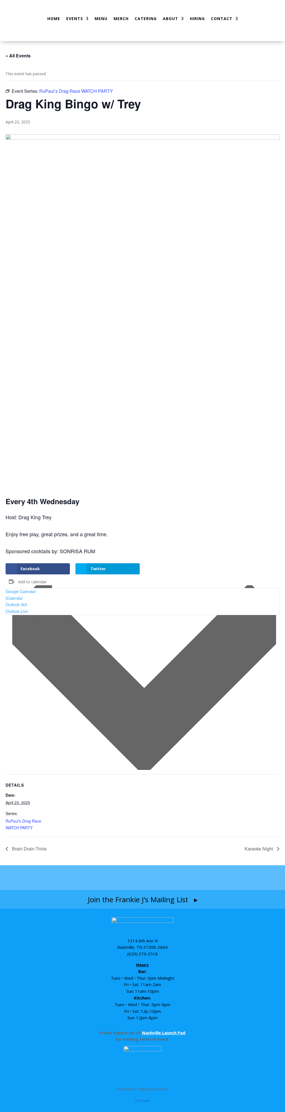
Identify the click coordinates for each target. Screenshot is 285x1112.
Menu (101, 18)
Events (74, 18)
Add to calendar (32, 581)
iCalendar (14, 598)
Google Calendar (21, 591)
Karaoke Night (259, 848)
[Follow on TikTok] (154, 877)
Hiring (197, 18)
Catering (146, 18)
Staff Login (142, 1100)
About (170, 18)
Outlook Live (17, 611)
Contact (221, 18)
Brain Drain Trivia (28, 848)
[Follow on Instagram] (131, 877)
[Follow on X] (175, 877)
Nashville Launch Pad (163, 1032)
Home (53, 18)
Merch (121, 18)
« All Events (18, 55)
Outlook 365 (16, 604)
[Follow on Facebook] (110, 877)
